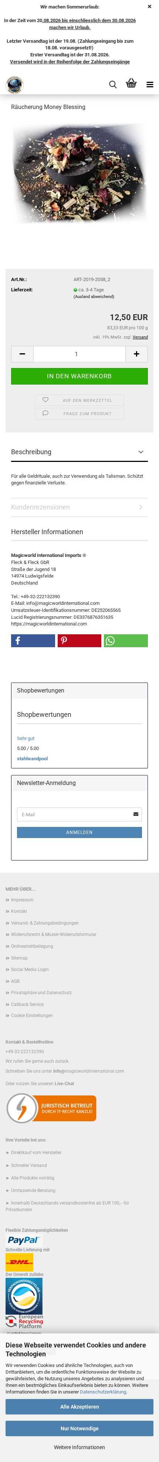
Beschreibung (31, 452)
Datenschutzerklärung (103, 1392)
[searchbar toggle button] (113, 85)
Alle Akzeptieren (79, 1407)
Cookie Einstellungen (32, 1015)
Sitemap (19, 958)
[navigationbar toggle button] (150, 85)
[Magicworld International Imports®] (12, 85)
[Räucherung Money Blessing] (79, 173)
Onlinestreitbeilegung (32, 946)
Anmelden (79, 832)
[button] (22, 354)
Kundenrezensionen (40, 507)
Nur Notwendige (80, 1428)
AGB (15, 981)
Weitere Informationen (79, 1447)
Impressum (22, 899)
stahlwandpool (32, 758)
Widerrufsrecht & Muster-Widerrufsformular (54, 934)
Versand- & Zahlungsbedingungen (45, 923)
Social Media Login (30, 969)
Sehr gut (25, 738)
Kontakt (19, 911)
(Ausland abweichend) (94, 296)
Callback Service (27, 1004)
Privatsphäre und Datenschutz (41, 992)
